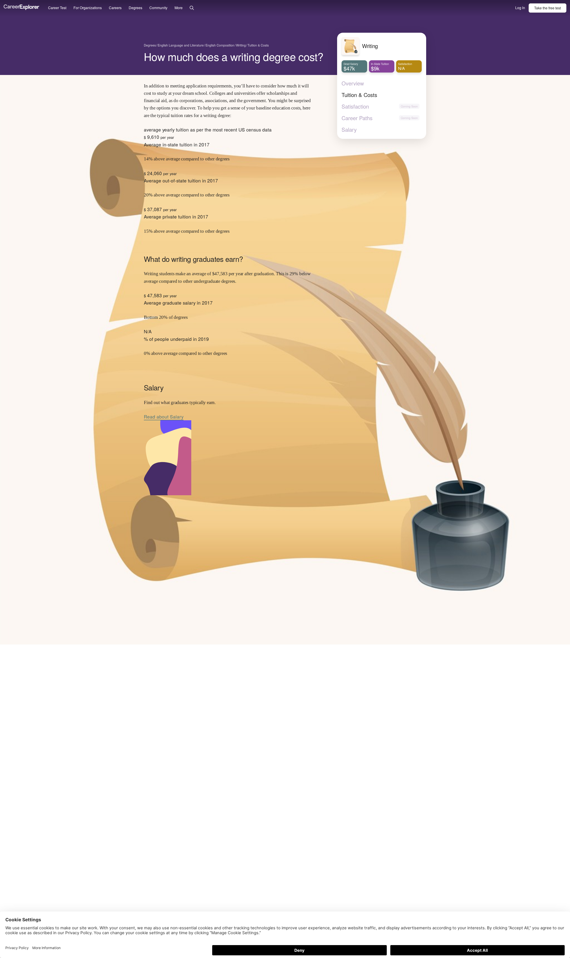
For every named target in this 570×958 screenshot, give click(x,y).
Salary (349, 129)
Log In (520, 7)
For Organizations (87, 7)
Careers (115, 7)
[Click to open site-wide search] (192, 8)
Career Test (57, 7)
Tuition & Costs (359, 95)
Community (158, 7)
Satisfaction (355, 106)
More (179, 7)
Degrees (135, 7)
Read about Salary (163, 416)
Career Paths (357, 118)
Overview (353, 83)
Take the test (547, 7)
